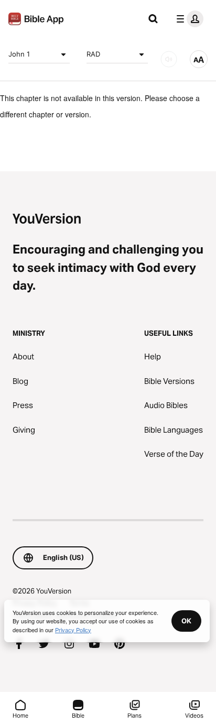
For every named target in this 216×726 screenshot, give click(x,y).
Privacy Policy (73, 629)
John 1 (19, 54)
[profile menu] (188, 18)
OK (186, 621)
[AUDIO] (168, 59)
